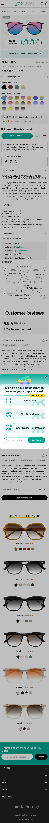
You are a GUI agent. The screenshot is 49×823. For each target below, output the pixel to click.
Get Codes (36, 440)
